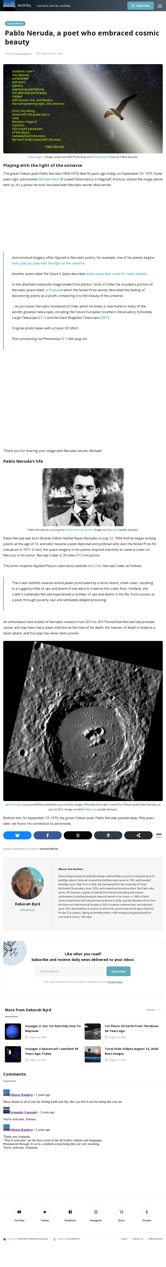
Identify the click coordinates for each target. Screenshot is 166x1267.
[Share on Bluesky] (17, 835)
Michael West (99, 157)
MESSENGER (13, 804)
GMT (104, 317)
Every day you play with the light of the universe (48, 263)
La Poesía (52, 290)
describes (95, 566)
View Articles (27, 910)
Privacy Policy (114, 981)
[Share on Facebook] (48, 835)
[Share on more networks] (138, 835)
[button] (160, 5)
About (124, 1239)
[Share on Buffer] (108, 835)
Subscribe (143, 6)
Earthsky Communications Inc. (33, 1239)
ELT (42, 317)
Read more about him (79, 530)
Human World (15, 23)
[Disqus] (83, 1138)
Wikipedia (112, 530)
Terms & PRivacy (155, 1239)
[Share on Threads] (78, 835)
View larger (35, 157)
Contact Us (138, 1239)
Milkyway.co (74, 1239)
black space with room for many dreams (116, 274)
